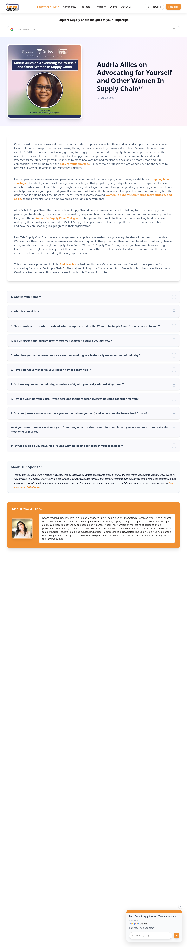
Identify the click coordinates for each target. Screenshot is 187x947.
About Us (126, 6)
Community (69, 6)
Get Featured (154, 6)
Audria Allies (68, 264)
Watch (100, 6)
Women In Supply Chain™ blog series (59, 218)
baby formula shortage (75, 164)
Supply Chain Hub (47, 6)
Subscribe (173, 6)
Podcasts (85, 6)
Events (113, 6)
